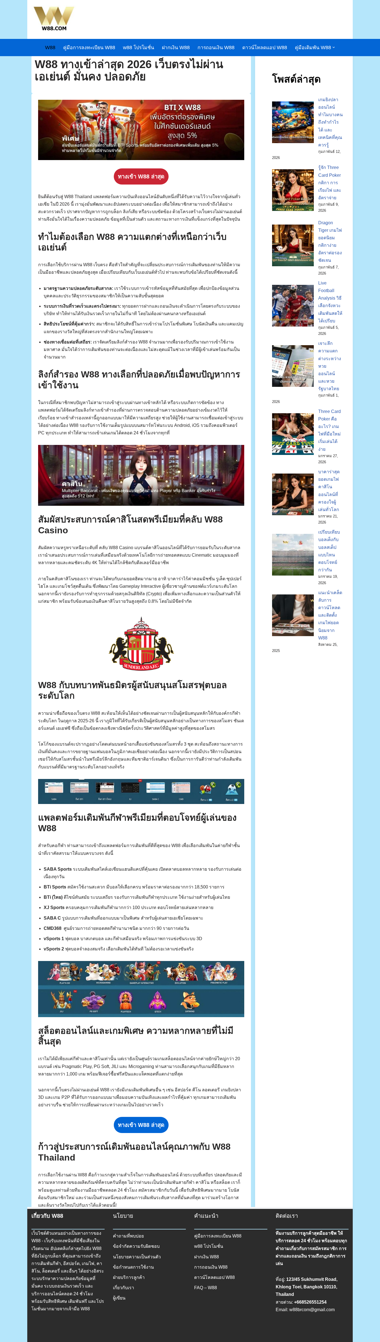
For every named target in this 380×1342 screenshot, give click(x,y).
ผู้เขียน (119, 1298)
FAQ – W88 (205, 1287)
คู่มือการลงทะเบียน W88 (89, 47)
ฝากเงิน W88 (176, 47)
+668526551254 (310, 1302)
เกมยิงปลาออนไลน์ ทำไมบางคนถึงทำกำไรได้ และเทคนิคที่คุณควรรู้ (330, 122)
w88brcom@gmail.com (312, 1309)
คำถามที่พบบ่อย (128, 1236)
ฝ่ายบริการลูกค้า (129, 1277)
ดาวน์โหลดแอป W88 (264, 47)
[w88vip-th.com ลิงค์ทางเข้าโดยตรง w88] (54, 19)
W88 (50, 47)
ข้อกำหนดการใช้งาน (133, 1267)
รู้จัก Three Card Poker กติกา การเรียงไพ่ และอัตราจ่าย (329, 182)
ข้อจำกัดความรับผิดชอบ (136, 1246)
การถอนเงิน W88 (216, 47)
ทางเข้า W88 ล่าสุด (141, 176)
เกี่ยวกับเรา (123, 1287)
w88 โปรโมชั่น (138, 47)
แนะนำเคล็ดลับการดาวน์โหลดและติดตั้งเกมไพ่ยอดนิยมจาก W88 (330, 615)
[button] (333, 47)
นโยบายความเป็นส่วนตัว (137, 1256)
